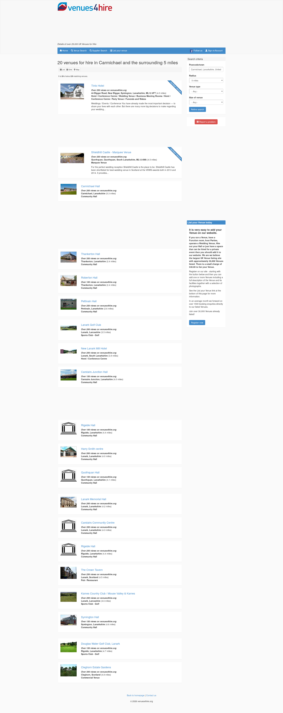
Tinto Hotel (97, 85)
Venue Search (80, 50)
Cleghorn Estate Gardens (96, 667)
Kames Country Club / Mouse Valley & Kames (108, 593)
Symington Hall (90, 617)
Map (77, 69)
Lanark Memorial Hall (93, 499)
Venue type (194, 86)
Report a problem (207, 121)
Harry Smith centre (92, 449)
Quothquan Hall (90, 472)
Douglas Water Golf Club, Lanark (100, 643)
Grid (70, 69)
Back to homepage (135, 695)
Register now (197, 322)
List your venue (119, 50)
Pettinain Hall (89, 301)
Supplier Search (99, 50)
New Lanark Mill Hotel (94, 348)
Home (65, 50)
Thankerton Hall (90, 254)
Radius (192, 75)
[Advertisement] (172, 22)
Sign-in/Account (215, 50)
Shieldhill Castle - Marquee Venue (111, 152)
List (63, 69)
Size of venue (196, 97)
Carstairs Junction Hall (94, 372)
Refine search (197, 109)
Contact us (151, 695)
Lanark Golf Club (91, 325)
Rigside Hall (88, 425)
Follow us (197, 50)
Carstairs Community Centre (98, 522)
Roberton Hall (89, 277)
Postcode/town (196, 64)
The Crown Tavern (92, 570)
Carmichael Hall (90, 186)
